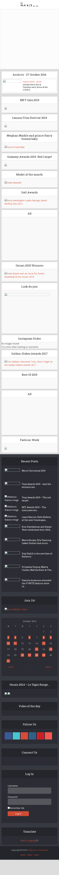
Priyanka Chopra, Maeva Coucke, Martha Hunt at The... (37, 568)
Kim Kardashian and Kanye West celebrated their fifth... (37, 528)
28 (36, 655)
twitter (16, 735)
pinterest (40, 735)
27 (29, 655)
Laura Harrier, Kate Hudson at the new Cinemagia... (36, 518)
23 (50, 649)
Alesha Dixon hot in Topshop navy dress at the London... (35, 87)
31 (8, 660)
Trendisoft (43, 850)
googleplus (24, 735)
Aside (22, 854)
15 (44, 643)
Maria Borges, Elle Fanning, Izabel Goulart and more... (36, 542)
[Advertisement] (29, 38)
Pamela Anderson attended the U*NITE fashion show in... (36, 583)
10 (8, 643)
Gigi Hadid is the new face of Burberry (37, 555)
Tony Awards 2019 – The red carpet (36, 499)
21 (36, 649)
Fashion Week (28, 81)
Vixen (36, 854)
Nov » (49, 667)
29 (44, 655)
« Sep (10, 667)
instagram (32, 735)
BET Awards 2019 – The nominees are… (34, 509)
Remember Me (17, 808)
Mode (38, 81)
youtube (48, 735)
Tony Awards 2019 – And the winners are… (36, 485)
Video (29, 854)
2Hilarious (31, 850)
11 (15, 643)
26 (22, 655)
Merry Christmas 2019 (33, 470)
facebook (8, 735)
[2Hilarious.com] (29, 3)
